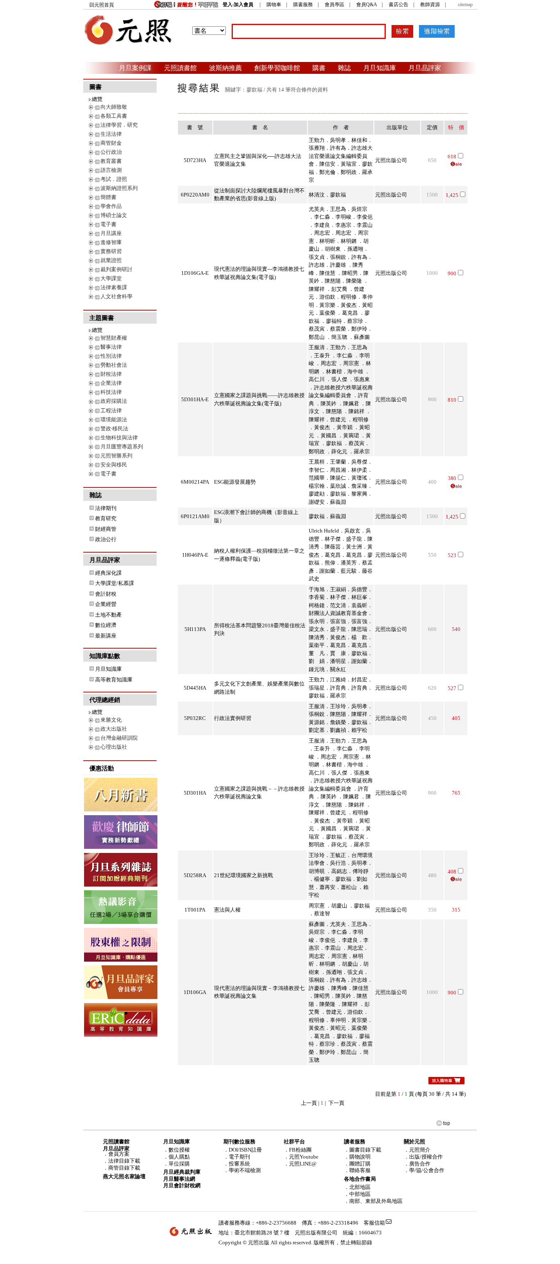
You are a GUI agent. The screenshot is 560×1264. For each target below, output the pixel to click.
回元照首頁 (101, 5)
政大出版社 (113, 729)
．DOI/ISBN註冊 (242, 1150)
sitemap (465, 4)
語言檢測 (111, 170)
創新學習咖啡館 (277, 67)
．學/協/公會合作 (424, 1170)
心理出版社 (113, 747)
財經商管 (105, 529)
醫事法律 (111, 347)
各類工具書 (113, 116)
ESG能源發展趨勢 (235, 482)
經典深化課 (108, 573)
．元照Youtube (301, 1157)
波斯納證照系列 (119, 188)
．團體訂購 (357, 1164)
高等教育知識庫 (113, 680)
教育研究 (105, 518)
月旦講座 (111, 233)
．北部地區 (357, 1187)
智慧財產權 (113, 338)
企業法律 (111, 383)
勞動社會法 (113, 365)
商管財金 (111, 143)
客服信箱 (374, 1223)
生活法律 (111, 134)
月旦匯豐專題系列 (121, 446)
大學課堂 (111, 278)
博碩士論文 (113, 215)
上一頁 (309, 1103)
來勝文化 (111, 720)
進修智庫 (111, 242)
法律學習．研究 (119, 125)
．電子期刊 (236, 1157)
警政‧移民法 (114, 428)
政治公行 (105, 539)
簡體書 (108, 197)
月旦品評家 (424, 67)
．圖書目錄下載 (362, 1150)
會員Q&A (366, 4)
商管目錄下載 (124, 1168)
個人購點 (179, 1157)
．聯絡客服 (357, 1170)
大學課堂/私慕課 (114, 583)
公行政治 (111, 152)
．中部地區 (357, 1194)
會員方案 (119, 1154)
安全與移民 (113, 465)
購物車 (273, 4)
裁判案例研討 (116, 269)
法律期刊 (105, 508)
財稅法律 (111, 374)
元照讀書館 (180, 67)
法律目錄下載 (124, 1161)
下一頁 (336, 1103)
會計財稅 (105, 594)
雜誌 (344, 67)
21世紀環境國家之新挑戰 (243, 875)
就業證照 (111, 260)
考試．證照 (113, 179)
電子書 (108, 224)
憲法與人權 (227, 910)
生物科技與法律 (119, 437)
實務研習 (111, 251)
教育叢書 (111, 161)
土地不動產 (108, 615)
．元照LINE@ (300, 1164)
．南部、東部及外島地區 (373, 1201)
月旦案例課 (135, 67)
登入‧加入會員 (238, 4)
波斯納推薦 (225, 67)
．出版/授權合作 (423, 1157)
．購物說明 (357, 1157)
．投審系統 (236, 1164)
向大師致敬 (113, 107)
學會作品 (111, 206)
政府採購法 (113, 401)
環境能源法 (113, 419)
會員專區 (334, 4)
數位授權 (179, 1150)
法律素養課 (113, 287)
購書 (319, 67)
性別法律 (111, 356)
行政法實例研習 (232, 718)
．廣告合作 (417, 1164)
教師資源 (430, 4)
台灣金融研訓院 (119, 738)
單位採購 (179, 1164)
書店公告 (398, 4)
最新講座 (105, 636)
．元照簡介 (417, 1150)
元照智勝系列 (116, 456)
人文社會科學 (116, 296)
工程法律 (111, 410)
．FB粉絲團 (298, 1150)
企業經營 (105, 604)
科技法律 (111, 392)
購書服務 (303, 4)
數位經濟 (105, 625)
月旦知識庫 (379, 67)
